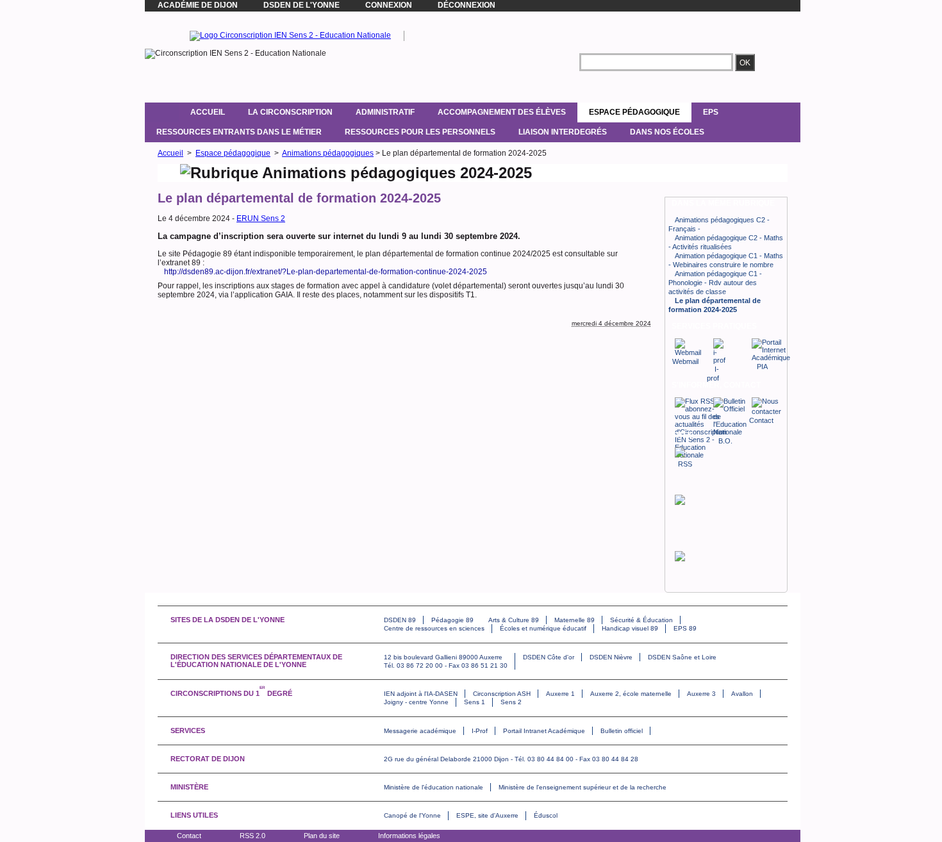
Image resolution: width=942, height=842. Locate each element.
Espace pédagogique (634, 112)
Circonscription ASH (502, 693)
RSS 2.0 (252, 835)
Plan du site (322, 835)
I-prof (713, 373)
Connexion (388, 5)
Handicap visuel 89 (630, 628)
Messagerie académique (420, 730)
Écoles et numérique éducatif (543, 628)
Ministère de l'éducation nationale (433, 787)
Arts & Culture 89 (513, 619)
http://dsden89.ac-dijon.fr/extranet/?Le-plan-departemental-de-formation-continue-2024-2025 (325, 271)
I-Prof (480, 730)
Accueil (207, 112)
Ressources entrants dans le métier (239, 132)
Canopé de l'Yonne (412, 815)
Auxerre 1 (560, 693)
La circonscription (290, 112)
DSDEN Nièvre (611, 657)
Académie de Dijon (198, 5)
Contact (189, 835)
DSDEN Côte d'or (548, 657)
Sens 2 (511, 702)
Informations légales (409, 835)
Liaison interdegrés (562, 132)
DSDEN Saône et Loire (682, 657)
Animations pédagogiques (328, 153)
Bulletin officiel (621, 730)
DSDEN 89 (400, 619)
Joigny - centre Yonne (416, 702)
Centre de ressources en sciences (434, 628)
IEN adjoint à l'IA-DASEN (421, 693)
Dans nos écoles (667, 132)
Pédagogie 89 (452, 619)
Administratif (385, 112)
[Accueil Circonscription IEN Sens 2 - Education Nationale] (290, 35)
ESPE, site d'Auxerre (487, 815)
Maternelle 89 (574, 619)
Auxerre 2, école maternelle (631, 693)
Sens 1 (474, 702)
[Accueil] (162, 112)
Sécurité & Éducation (641, 619)
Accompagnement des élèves (502, 112)
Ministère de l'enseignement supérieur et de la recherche (582, 787)
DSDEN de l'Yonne (301, 5)
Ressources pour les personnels (420, 132)
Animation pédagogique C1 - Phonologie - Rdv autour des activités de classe (715, 282)
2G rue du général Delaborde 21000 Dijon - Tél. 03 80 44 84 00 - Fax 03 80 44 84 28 (511, 759)
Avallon (742, 693)
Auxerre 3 (701, 693)
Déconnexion (466, 5)
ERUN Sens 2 (260, 218)
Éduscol (546, 815)
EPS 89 (685, 628)
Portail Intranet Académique (544, 730)
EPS (710, 112)
